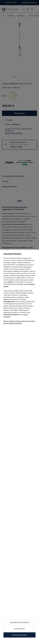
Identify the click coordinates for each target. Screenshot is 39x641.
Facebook (6, 317)
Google (25, 314)
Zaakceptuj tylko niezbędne (19, 622)
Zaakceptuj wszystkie (19, 635)
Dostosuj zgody (19, 629)
